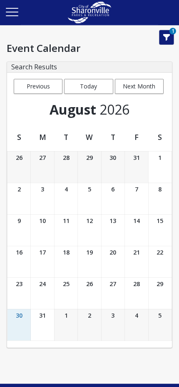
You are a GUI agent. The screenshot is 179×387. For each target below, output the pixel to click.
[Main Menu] (11, 11)
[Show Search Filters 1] (166, 37)
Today (88, 86)
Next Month (139, 86)
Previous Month (38, 88)
